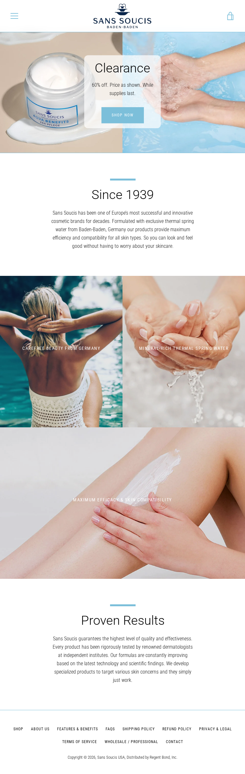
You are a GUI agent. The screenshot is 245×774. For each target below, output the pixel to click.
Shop (18, 729)
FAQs (110, 729)
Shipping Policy (138, 729)
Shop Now (123, 115)
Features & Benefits (77, 729)
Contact (174, 742)
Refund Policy (176, 729)
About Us (40, 729)
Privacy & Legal (215, 729)
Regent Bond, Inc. (163, 757)
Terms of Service (79, 742)
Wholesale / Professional (131, 742)
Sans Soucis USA (111, 757)
